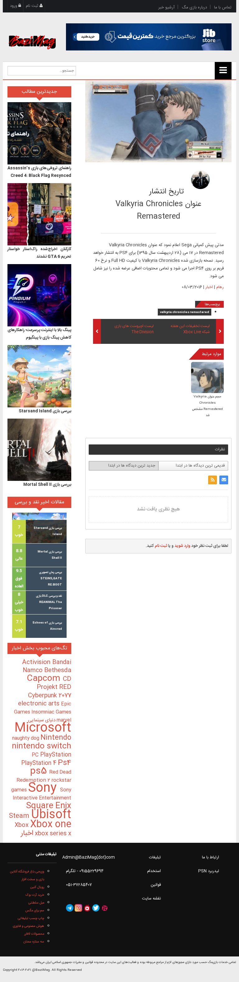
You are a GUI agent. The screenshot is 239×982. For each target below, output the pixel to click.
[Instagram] (78, 907)
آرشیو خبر (166, 7)
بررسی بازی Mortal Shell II (47, 484)
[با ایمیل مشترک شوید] (223, 480)
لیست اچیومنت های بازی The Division (134, 329)
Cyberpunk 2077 (49, 695)
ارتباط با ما (210, 857)
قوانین (156, 884)
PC (36, 755)
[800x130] (149, 36)
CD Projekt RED (54, 683)
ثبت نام (33, 5)
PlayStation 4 (39, 763)
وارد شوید (182, 546)
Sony (44, 788)
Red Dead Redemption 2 (43, 776)
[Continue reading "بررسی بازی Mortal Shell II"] (39, 449)
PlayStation (55, 755)
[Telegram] (69, 907)
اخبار (209, 287)
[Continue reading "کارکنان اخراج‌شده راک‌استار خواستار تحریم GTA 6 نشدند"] (39, 214)
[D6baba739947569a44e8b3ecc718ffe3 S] (207, 378)
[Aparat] (104, 907)
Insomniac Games (51, 712)
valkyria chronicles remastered (184, 312)
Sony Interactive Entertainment (42, 794)
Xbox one (50, 824)
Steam (20, 816)
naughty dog (26, 738)
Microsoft (42, 728)
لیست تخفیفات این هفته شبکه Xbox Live (190, 329)
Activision (37, 662)
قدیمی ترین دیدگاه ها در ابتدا (200, 465)
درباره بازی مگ (194, 7)
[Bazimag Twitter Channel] (96, 907)
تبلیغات (155, 857)
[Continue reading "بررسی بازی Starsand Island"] (39, 376)
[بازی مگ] (32, 34)
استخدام (154, 871)
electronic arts (39, 704)
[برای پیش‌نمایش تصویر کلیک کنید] (158, 121)
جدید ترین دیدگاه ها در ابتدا (131, 465)
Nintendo (55, 737)
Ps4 (64, 763)
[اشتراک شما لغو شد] (212, 480)
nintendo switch (41, 746)
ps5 (39, 771)
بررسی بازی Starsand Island (45, 411)
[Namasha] (87, 907)
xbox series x (52, 834)
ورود (14, 5)
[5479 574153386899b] (200, 179)
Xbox (22, 825)
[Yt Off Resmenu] (223, 70)
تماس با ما (223, 7)
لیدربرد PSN (208, 871)
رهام (163, 177)
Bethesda (57, 671)
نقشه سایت (151, 898)
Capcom (45, 679)
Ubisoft (51, 814)
